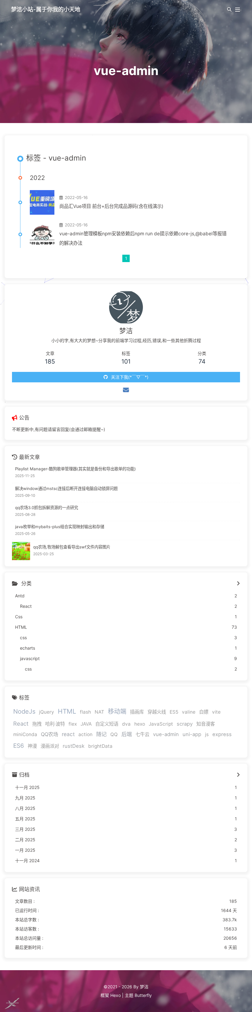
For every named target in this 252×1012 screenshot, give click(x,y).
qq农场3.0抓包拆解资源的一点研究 (46, 507)
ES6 (18, 745)
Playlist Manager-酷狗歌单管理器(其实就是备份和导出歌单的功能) (75, 468)
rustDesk (74, 746)
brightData (100, 746)
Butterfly (143, 995)
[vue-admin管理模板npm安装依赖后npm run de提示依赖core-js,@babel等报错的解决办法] (42, 234)
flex (73, 724)
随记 (101, 734)
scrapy (185, 724)
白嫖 (203, 712)
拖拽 (36, 724)
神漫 (32, 746)
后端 (126, 734)
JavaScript (161, 724)
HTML (67, 711)
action (85, 734)
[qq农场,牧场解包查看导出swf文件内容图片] (21, 551)
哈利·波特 (55, 724)
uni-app (192, 734)
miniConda (25, 734)
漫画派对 (50, 746)
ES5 (174, 712)
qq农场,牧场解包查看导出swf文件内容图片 (71, 546)
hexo (139, 724)
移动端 (117, 711)
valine (188, 712)
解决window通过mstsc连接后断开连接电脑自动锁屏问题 (66, 488)
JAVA (86, 724)
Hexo (115, 995)
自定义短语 (106, 724)
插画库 (137, 712)
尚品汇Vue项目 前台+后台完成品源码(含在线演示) (111, 206)
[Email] (126, 390)
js (207, 734)
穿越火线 (157, 712)
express (222, 734)
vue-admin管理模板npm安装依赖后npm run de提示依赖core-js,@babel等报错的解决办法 (142, 238)
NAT (99, 712)
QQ (114, 734)
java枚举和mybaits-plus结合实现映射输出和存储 (59, 526)
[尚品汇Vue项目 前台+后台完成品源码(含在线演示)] (42, 202)
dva (126, 724)
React (21, 723)
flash (85, 712)
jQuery (46, 712)
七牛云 (142, 734)
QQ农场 (49, 734)
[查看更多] (238, 584)
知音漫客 (205, 724)
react (68, 734)
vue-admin (166, 734)
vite (216, 712)
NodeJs (24, 711)
